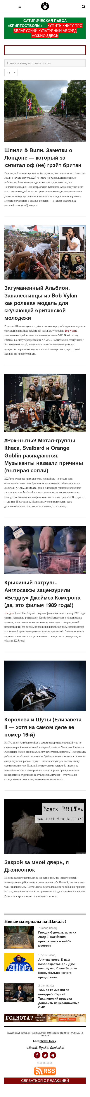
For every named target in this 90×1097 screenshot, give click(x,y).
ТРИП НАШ (75, 1033)
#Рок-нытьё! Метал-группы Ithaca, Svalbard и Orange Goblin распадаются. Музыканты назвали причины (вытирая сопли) (43, 455)
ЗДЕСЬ (52, 35)
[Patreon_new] (45, 1017)
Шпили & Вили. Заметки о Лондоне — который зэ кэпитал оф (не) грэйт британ (42, 157)
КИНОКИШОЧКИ (39, 1033)
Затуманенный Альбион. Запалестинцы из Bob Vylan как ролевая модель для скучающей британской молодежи (40, 302)
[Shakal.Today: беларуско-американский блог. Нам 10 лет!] (45, 6)
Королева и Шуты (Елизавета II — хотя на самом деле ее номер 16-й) (42, 727)
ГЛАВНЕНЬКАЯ (13, 1033)
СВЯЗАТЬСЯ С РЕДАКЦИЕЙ (45, 1080)
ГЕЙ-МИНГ (64, 1033)
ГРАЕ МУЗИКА (53, 1033)
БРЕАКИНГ (25, 1033)
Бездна (9, 613)
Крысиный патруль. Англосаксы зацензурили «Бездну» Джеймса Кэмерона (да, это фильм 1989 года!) (42, 593)
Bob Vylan (71, 330)
